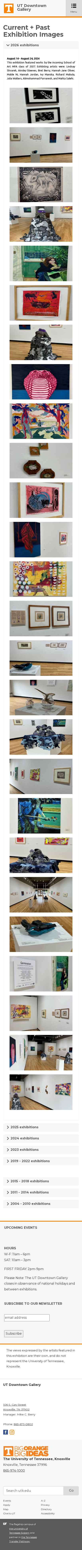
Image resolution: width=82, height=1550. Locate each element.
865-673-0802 (23, 1424)
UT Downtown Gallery (31, 7)
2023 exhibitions (24, 1150)
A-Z (43, 1500)
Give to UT (9, 1513)
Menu (76, 8)
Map (5, 1509)
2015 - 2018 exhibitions (29, 1181)
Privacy (45, 1504)
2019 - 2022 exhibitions (30, 1161)
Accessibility (48, 1513)
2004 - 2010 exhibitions (30, 1204)
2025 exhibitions (24, 1127)
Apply (6, 1504)
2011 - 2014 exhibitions (29, 1192)
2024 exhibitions (24, 1138)
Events (7, 1500)
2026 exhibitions (24, 45)
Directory (46, 1509)
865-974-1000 (14, 1470)
